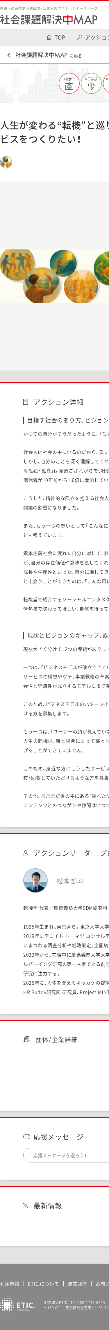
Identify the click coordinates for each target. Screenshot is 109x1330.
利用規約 (9, 1283)
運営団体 (77, 1283)
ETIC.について (43, 1283)
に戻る (75, 55)
